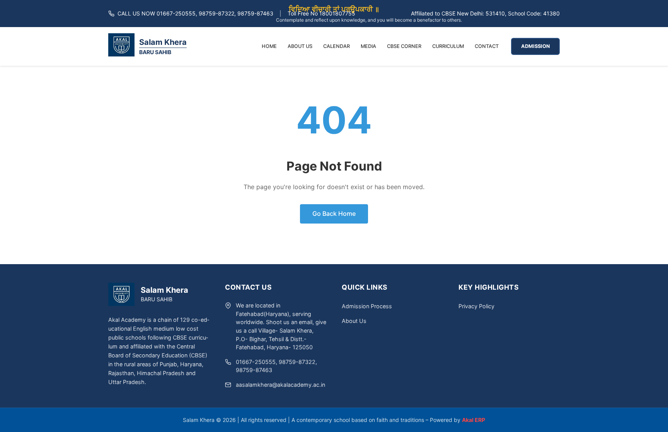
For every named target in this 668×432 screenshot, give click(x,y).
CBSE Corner (404, 46)
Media (368, 46)
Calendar (336, 46)
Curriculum (448, 46)
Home (269, 46)
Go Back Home (334, 213)
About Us (300, 46)
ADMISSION (535, 46)
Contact (487, 46)
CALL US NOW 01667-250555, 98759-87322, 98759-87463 (195, 13)
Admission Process (367, 306)
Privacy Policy (476, 306)
